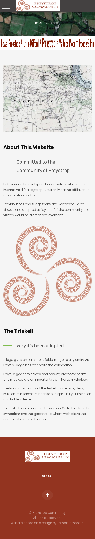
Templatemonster (70, 523)
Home (38, 23)
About (47, 476)
